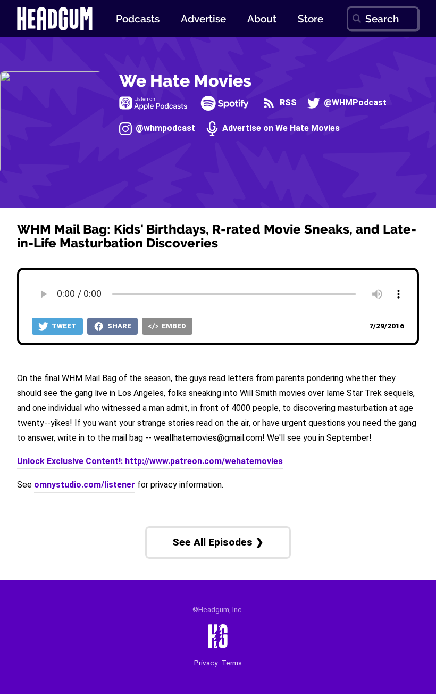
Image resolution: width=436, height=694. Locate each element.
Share (118, 326)
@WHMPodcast (354, 102)
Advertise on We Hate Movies (280, 128)
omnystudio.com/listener (84, 485)
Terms (232, 663)
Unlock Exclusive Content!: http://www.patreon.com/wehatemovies (150, 461)
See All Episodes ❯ (218, 542)
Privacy (205, 663)
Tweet (63, 326)
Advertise (203, 18)
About (261, 18)
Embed (173, 326)
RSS (287, 102)
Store (310, 18)
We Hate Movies (185, 80)
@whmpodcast (164, 128)
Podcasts (138, 18)
